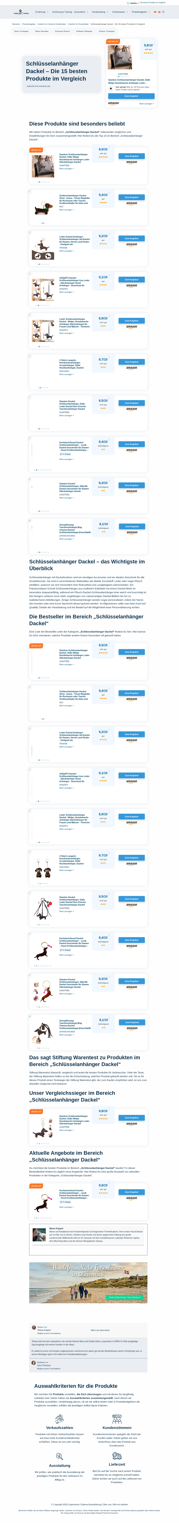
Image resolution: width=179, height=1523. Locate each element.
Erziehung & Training (62, 12)
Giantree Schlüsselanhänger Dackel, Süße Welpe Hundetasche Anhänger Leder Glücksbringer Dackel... (129, 82)
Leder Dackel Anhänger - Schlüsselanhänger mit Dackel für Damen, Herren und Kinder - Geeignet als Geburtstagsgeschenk (74, 241)
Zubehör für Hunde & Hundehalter (52, 24)
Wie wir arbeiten (120, 1504)
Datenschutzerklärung (91, 1504)
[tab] (117, 76)
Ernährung (40, 12)
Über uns (107, 1504)
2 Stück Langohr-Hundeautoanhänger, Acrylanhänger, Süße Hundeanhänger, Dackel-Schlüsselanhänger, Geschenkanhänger (71, 364)
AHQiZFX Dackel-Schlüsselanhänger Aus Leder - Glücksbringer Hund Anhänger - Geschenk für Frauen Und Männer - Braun (74, 282)
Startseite (16, 24)
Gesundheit (79, 12)
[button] (163, 12)
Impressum (74, 1504)
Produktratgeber (139, 12)
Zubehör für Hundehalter (78, 24)
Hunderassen (118, 12)
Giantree (123, 74)
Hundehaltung (98, 12)
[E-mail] (34, 1250)
